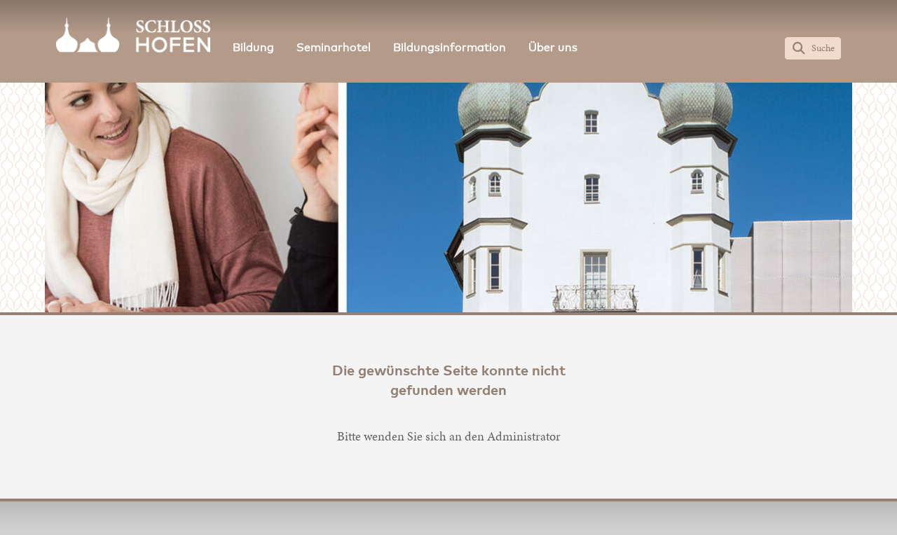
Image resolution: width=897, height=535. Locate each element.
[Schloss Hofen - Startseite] (133, 35)
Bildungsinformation (449, 47)
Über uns (552, 47)
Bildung (253, 47)
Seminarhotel (333, 47)
